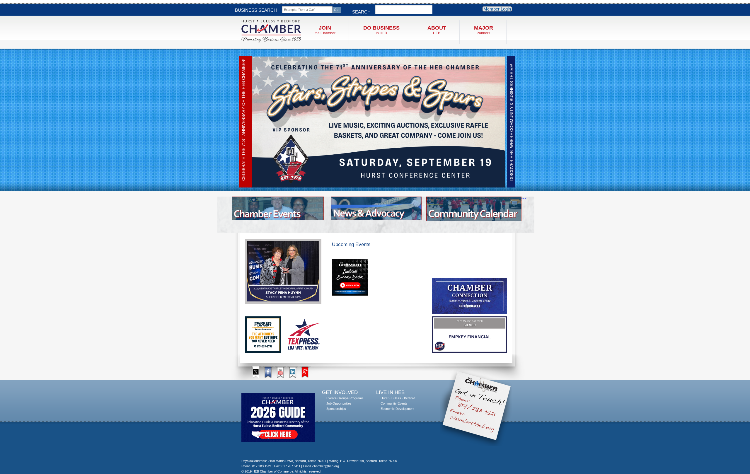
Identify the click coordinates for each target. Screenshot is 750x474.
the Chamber (325, 30)
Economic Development (397, 408)
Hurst (384, 398)
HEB (436, 30)
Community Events (394, 403)
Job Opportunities (339, 403)
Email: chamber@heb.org (321, 466)
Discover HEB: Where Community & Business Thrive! (511, 122)
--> (523, 198)
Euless (396, 398)
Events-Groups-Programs (345, 398)
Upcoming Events (351, 244)
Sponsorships (336, 408)
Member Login (497, 8)
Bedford (409, 398)
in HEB (381, 30)
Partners (483, 30)
